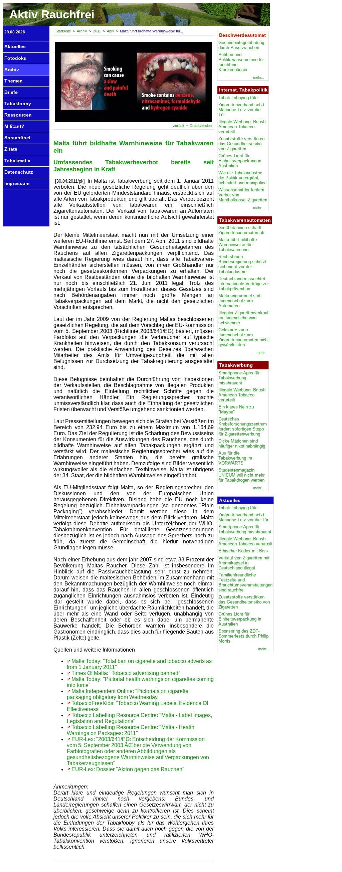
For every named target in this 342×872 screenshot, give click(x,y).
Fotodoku (15, 58)
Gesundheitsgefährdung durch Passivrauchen (241, 45)
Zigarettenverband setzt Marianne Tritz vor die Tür (241, 109)
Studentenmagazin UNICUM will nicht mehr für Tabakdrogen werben (241, 475)
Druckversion (201, 126)
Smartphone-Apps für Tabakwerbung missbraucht (239, 377)
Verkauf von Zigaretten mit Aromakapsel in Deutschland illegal (244, 562)
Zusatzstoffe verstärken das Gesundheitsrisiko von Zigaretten (241, 143)
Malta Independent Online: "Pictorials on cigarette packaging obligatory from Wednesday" (127, 694)
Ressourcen (18, 115)
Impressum (16, 183)
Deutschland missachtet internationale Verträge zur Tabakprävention (243, 283)
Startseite (63, 31)
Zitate (10, 149)
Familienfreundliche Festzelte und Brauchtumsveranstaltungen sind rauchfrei (245, 582)
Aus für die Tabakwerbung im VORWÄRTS (235, 458)
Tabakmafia (17, 160)
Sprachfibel (17, 137)
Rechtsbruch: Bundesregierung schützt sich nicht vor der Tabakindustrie (242, 264)
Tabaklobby (17, 103)
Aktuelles (15, 46)
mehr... (258, 77)
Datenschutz (18, 172)
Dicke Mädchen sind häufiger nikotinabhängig (241, 444)
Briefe (11, 92)
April (110, 31)
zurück (178, 126)
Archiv (11, 69)
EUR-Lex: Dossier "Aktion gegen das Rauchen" (127, 769)
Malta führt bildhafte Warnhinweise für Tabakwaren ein (237, 244)
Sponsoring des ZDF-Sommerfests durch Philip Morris (243, 636)
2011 (97, 31)
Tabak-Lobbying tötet (238, 97)
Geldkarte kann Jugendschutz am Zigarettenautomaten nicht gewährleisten (243, 337)
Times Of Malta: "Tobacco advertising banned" (125, 673)
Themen (13, 80)
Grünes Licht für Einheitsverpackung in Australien (239, 160)
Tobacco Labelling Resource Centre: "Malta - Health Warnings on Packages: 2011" (130, 730)
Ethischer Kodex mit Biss (243, 550)
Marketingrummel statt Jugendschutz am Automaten (240, 300)
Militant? (14, 126)
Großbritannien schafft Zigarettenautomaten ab (241, 230)
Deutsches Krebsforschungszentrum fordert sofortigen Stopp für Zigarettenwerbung (242, 426)
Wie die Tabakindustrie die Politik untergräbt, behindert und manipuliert (242, 177)
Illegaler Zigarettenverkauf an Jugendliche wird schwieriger (243, 317)
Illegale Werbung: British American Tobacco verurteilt (242, 126)
